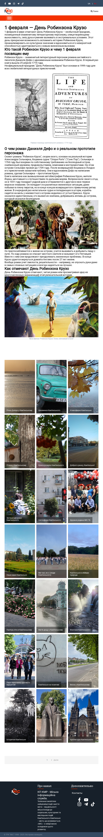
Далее (56, 760)
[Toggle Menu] (9, 18)
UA (89, 4)
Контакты (77, 793)
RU (95, 4)
